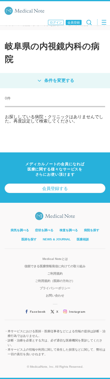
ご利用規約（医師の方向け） (55, 280)
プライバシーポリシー (55, 288)
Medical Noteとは (55, 259)
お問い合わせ (55, 295)
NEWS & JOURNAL (57, 239)
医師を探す (29, 239)
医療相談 (83, 239)
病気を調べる (20, 230)
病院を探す (91, 230)
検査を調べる (69, 230)
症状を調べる (44, 230)
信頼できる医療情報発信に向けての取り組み (55, 266)
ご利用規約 (55, 273)
